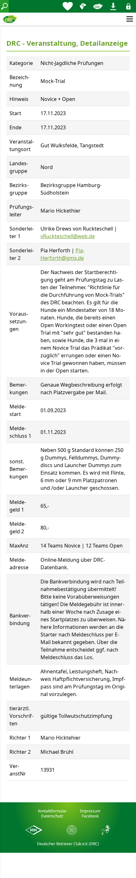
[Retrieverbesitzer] (82, 6)
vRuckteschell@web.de (67, 236)
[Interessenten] (67, 6)
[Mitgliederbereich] (128, 6)
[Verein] (98, 6)
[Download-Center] (113, 6)
